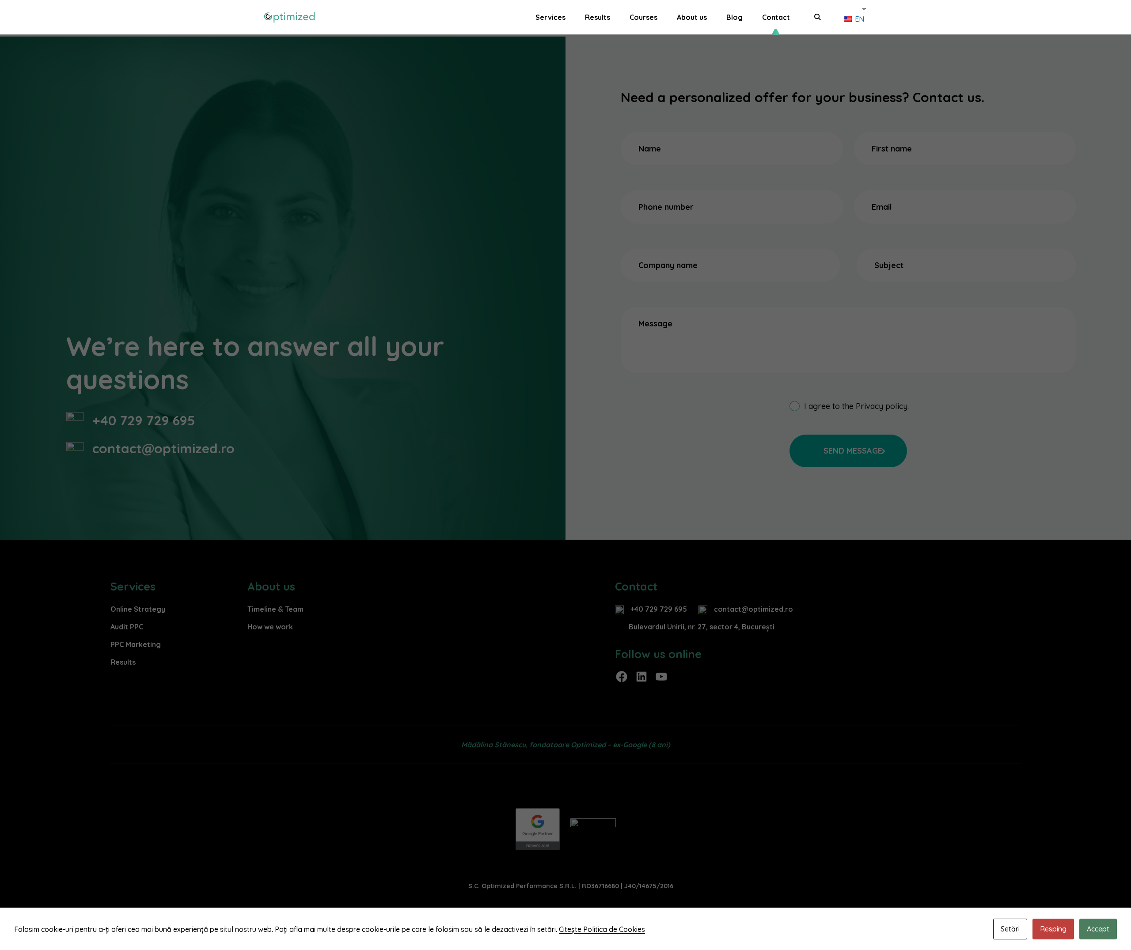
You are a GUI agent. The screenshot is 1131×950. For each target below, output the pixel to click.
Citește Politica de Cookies (602, 929)
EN (858, 19)
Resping (1053, 928)
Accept (1098, 928)
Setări (1010, 928)
